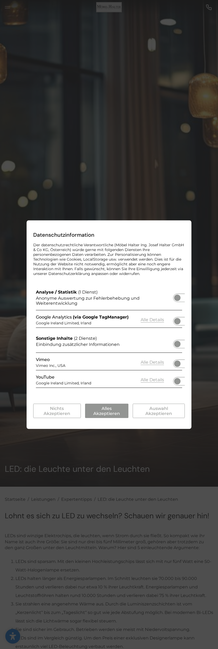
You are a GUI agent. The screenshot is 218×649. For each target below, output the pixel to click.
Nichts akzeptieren (57, 411)
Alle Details (152, 319)
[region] (109, 340)
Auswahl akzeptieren (158, 411)
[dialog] (109, 324)
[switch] (177, 296)
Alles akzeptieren (106, 411)
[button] (177, 297)
